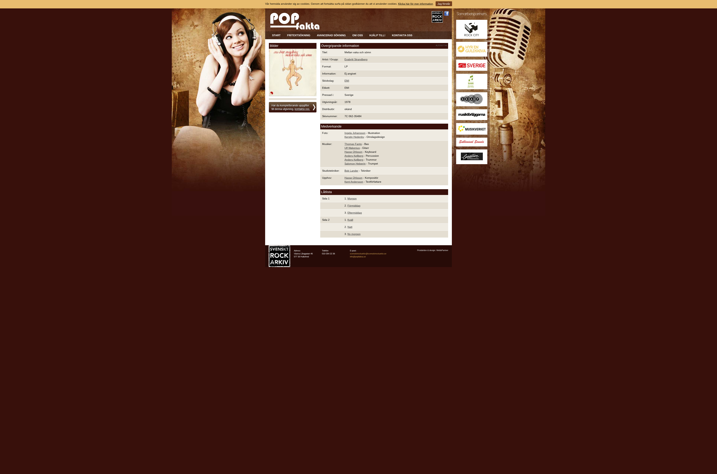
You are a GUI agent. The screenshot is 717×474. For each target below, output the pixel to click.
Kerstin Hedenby (354, 136)
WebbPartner (442, 250)
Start (276, 35)
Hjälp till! (377, 35)
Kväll (350, 219)
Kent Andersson (353, 181)
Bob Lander (351, 170)
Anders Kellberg (353, 155)
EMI (346, 80)
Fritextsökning (298, 35)
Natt (349, 226)
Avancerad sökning (331, 35)
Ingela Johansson (354, 132)
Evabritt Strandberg (355, 59)
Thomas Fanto (353, 143)
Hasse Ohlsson (353, 151)
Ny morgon (354, 234)
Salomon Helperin (355, 163)
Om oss (357, 35)
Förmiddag (353, 205)
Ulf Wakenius (352, 147)
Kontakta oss (402, 35)
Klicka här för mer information (415, 3)
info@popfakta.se (358, 256)
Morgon (352, 198)
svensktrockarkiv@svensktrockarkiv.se (368, 254)
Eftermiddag (354, 212)
